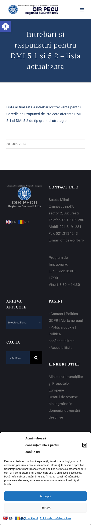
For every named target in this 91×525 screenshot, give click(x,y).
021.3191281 (70, 227)
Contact (57, 314)
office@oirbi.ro (72, 240)
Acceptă (45, 496)
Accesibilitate (61, 347)
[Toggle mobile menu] (82, 10)
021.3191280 (73, 220)
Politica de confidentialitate (55, 518)
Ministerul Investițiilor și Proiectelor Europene (66, 383)
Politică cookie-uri (28, 518)
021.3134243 (67, 233)
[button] (5, 26)
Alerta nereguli (72, 320)
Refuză (46, 508)
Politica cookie (62, 327)
